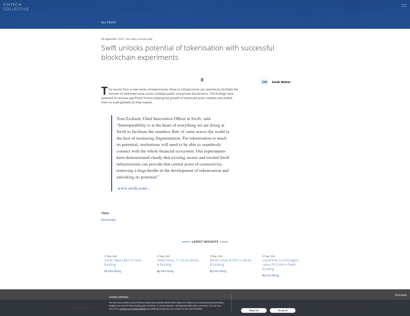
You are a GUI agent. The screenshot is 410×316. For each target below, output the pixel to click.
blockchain (108, 220)
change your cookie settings (133, 308)
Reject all (253, 310)
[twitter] (211, 80)
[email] (202, 80)
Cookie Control (119, 297)
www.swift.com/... (134, 188)
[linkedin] (221, 80)
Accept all (283, 310)
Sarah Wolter (281, 82)
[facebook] (230, 80)
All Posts (108, 22)
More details (401, 294)
